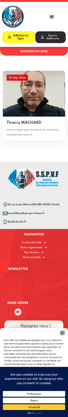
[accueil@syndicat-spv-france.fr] (5, 213)
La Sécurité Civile (32, 242)
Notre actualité (31, 257)
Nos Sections (31, 252)
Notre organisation (32, 247)
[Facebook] (18, 312)
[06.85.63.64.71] (5, 222)
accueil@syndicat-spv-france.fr (26, 213)
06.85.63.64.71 (17, 221)
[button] (62, 333)
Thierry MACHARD (24, 123)
